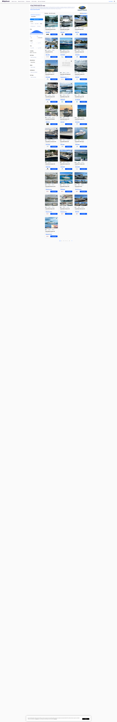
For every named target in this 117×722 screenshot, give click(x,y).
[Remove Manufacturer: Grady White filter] (39, 14)
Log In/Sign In (111, 1)
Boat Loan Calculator (41, 1)
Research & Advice (21, 1)
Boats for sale (14, 1)
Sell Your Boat (34, 1)
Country (32, 23)
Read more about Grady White (35, 9)
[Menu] (114, 1)
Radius (41, 23)
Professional (28, 1)
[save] (56, 16)
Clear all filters (33, 16)
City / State (36, 23)
